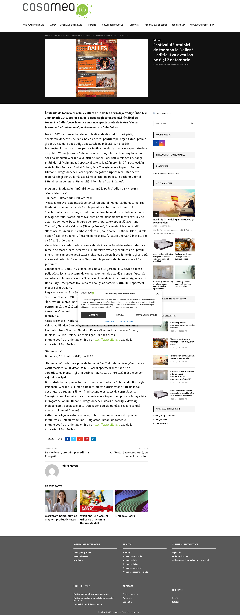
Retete (175, 598)
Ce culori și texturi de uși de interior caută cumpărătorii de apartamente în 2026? (182, 375)
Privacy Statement (126, 321)
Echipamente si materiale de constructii (190, 560)
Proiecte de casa (130, 594)
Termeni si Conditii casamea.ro (87, 604)
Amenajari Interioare (33, 25)
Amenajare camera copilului (135, 572)
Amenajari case (160, 419)
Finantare (127, 598)
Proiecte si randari (180, 556)
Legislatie (127, 602)
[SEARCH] (192, 123)
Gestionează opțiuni (146, 315)
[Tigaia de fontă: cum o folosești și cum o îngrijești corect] (185, 244)
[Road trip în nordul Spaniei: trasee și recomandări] (174, 203)
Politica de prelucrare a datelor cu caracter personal (93, 599)
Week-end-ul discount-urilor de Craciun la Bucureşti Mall (94, 519)
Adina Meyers (161, 64)
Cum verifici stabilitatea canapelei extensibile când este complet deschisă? (163, 257)
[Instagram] (214, 25)
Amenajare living (130, 564)
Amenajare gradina (82, 552)
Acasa (53, 25)
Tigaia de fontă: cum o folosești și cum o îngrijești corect (184, 256)
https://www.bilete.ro (106, 339)
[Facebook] (211, 25)
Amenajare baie (130, 560)
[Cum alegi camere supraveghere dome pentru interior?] (185, 272)
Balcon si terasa (80, 556)
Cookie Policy (110, 321)
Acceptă (93, 315)
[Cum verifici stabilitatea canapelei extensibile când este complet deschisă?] (163, 244)
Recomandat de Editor (156, 25)
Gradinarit (78, 560)
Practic (92, 25)
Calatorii (176, 602)
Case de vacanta (160, 423)
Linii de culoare (125, 516)
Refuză (120, 315)
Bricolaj (126, 552)
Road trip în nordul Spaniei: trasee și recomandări (173, 221)
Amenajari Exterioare (71, 25)
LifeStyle (157, 40)
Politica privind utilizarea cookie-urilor (91, 594)
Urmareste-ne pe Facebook (171, 298)
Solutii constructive (112, 25)
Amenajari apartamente (164, 415)
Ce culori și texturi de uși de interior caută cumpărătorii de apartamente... (163, 285)
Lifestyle (134, 25)
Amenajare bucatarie (132, 556)
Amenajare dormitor (132, 568)
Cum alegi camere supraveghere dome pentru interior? (183, 284)
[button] (157, 293)
